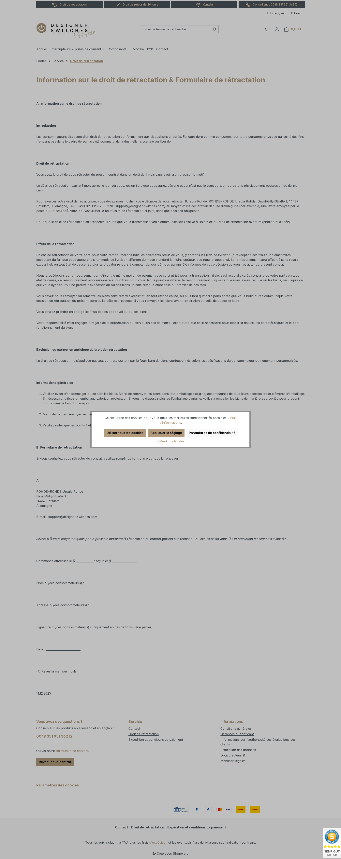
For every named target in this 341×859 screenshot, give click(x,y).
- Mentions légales (170, 441)
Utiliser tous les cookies (125, 433)
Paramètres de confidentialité (212, 433)
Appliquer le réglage (166, 433)
